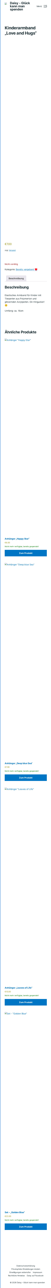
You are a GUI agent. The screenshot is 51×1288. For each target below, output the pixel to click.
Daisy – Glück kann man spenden (31, 1282)
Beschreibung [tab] (16, 278)
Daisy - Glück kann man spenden (20, 6)
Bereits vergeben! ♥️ (26, 269)
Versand (12, 250)
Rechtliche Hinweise (16, 1275)
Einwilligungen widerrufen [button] (20, 1272)
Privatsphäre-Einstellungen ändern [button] (25, 1269)
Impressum (37, 1272)
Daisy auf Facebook (35, 1275)
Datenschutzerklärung (25, 1266)
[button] (41, 6)
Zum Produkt (25, 553)
